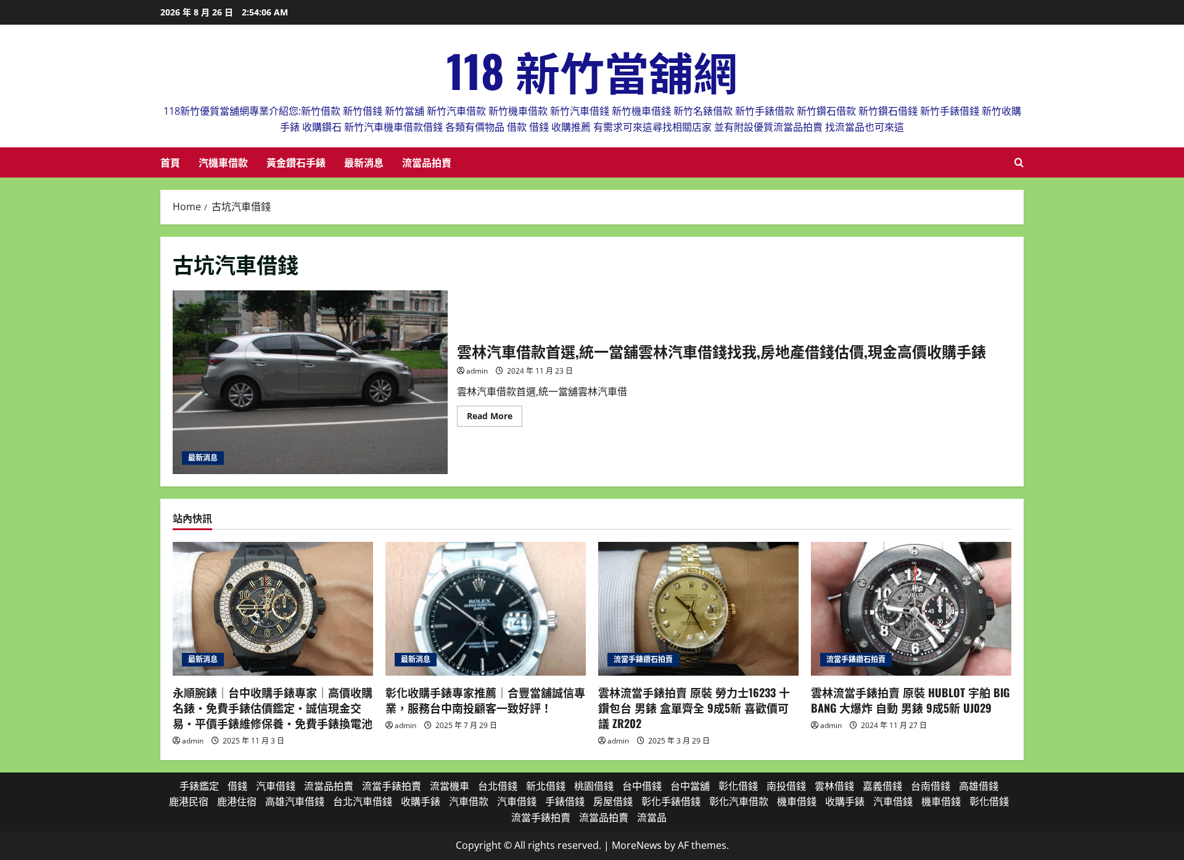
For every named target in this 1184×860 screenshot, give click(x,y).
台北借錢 (497, 786)
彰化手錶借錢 (671, 801)
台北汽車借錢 (362, 801)
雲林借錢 (834, 786)
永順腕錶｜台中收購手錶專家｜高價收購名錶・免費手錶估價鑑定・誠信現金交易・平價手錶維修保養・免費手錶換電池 (272, 707)
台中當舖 (690, 786)
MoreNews (637, 845)
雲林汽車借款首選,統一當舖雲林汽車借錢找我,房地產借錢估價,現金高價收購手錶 (310, 381)
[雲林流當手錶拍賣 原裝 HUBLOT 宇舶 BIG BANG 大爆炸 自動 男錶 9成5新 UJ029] (911, 609)
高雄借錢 (978, 786)
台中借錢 (642, 786)
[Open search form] (1019, 162)
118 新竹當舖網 (592, 70)
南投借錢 (786, 786)
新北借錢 (545, 786)
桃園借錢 (594, 786)
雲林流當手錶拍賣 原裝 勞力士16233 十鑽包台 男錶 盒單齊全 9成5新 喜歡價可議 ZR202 (694, 707)
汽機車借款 (223, 162)
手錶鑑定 (199, 786)
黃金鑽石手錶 (296, 162)
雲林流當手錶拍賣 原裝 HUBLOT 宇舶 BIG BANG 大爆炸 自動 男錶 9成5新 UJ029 (910, 700)
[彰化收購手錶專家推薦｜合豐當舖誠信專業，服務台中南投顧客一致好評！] (485, 609)
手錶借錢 (565, 801)
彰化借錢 (738, 786)
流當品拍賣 (426, 162)
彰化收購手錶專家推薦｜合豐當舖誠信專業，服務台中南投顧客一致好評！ (485, 700)
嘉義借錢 (882, 786)
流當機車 (449, 786)
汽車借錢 (275, 786)
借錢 (237, 786)
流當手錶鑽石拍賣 (643, 659)
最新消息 (364, 162)
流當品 (652, 817)
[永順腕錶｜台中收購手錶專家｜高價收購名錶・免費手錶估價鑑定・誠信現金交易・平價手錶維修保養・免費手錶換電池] (273, 609)
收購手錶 (420, 801)
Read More (494, 418)
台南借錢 (930, 786)
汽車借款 (468, 801)
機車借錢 (796, 801)
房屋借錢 (613, 801)
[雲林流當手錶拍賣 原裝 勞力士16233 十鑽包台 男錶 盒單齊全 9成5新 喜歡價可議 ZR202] (698, 609)
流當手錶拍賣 (391, 786)
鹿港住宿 (237, 801)
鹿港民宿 (188, 801)
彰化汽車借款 (738, 801)
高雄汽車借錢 (294, 801)
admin (477, 371)
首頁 (170, 162)
